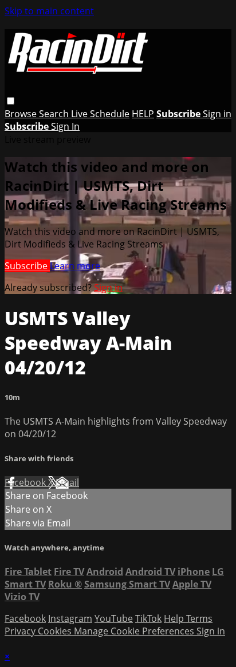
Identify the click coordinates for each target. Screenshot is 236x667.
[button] (10, 101)
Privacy (21, 631)
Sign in (217, 113)
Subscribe (27, 265)
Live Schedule (100, 113)
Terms (199, 618)
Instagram (70, 618)
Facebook (26, 482)
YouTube (114, 618)
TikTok (148, 618)
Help (175, 618)
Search (55, 113)
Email (67, 482)
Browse (22, 113)
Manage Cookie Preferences (135, 631)
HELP (143, 113)
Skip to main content (49, 11)
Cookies (56, 631)
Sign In (65, 126)
